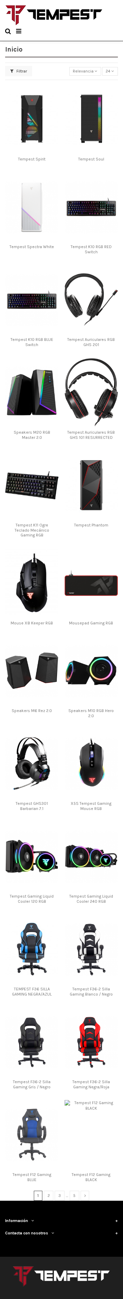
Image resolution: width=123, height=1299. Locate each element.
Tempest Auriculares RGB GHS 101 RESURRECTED (91, 435)
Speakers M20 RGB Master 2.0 (32, 435)
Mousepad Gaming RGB (91, 623)
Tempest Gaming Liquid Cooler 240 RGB (91, 898)
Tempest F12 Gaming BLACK (91, 1177)
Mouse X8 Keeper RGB (32, 623)
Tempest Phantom (91, 525)
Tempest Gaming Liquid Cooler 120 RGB (32, 898)
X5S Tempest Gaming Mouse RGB (91, 806)
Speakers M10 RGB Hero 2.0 (91, 713)
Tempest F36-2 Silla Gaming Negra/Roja (91, 1084)
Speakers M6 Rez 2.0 (32, 710)
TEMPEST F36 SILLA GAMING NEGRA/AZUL (32, 991)
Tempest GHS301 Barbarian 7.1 (32, 806)
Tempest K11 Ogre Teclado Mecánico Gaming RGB (32, 530)
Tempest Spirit (31, 159)
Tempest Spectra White (32, 246)
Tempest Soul (91, 159)
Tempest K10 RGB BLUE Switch (32, 342)
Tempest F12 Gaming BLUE (32, 1177)
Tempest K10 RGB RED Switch (91, 249)
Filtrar (21, 71)
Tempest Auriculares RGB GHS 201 (91, 342)
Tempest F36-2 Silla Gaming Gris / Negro (32, 1084)
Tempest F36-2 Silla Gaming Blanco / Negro (91, 991)
